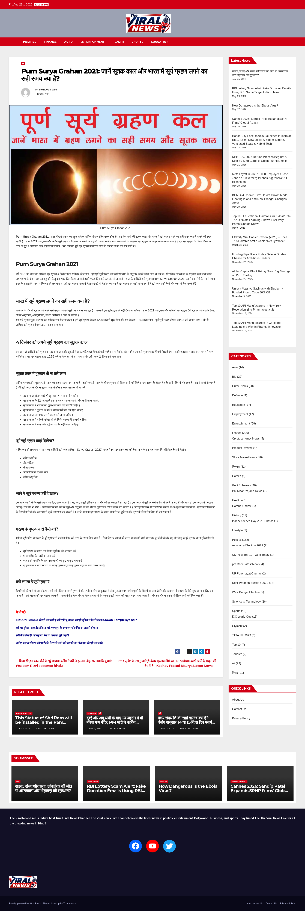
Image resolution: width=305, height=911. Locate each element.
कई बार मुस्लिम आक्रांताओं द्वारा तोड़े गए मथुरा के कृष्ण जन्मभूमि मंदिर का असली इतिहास (57, 627)
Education (160, 41)
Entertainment (92, 41)
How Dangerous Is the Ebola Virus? (255, 105)
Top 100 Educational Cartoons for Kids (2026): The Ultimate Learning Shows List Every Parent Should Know (261, 220)
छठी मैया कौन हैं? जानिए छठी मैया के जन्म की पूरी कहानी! (42, 635)
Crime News (240, 386)
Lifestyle (237, 530)
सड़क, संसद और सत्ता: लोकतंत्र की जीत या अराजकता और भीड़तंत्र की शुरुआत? (43, 788)
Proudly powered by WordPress (25, 903)
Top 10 (236, 644)
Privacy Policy (241, 718)
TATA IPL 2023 (241, 635)
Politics (30, 41)
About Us (238, 699)
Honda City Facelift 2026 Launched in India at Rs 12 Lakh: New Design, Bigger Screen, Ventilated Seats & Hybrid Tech (261, 139)
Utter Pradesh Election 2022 (250, 582)
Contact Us (239, 708)
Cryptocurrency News (246, 438)
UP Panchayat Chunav (247, 573)
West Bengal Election (246, 592)
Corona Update (242, 506)
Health (118, 41)
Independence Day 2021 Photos (253, 521)
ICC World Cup (242, 616)
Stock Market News (244, 457)
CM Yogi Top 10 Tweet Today (251, 554)
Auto (68, 41)
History (236, 515)
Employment (240, 414)
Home (247, 903)
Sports (137, 41)
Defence (237, 395)
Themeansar (69, 903)
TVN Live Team (47, 89)
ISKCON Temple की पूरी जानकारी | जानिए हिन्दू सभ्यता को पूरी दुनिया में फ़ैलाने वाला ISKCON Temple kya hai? (76, 620)
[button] (294, 41)
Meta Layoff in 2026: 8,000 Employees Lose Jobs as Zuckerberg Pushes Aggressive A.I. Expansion (260, 178)
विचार (235, 672)
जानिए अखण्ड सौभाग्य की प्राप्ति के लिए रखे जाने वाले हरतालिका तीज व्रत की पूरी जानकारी (59, 643)
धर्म (23, 63)
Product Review (242, 447)
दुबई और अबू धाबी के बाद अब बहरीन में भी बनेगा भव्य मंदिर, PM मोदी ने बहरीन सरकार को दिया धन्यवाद (114, 722)
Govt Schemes (241, 485)
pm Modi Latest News (246, 564)
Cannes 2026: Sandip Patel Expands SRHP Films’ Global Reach (259, 791)
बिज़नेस (236, 466)
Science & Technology (246, 601)
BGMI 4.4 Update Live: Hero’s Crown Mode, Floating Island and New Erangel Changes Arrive (260, 199)
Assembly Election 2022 (247, 545)
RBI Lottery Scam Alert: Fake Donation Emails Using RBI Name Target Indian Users (116, 791)
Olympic (237, 625)
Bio (234, 376)
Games (236, 475)
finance (50, 41)
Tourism (237, 654)
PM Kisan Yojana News (247, 491)
